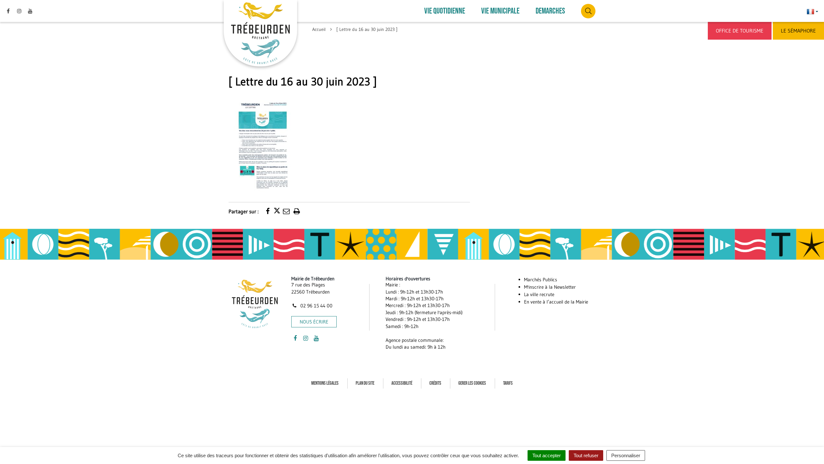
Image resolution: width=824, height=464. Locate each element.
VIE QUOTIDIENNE (444, 11)
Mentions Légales (325, 383)
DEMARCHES (550, 11)
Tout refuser (586, 455)
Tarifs (508, 383)
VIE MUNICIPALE (500, 11)
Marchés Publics (540, 279)
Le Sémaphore (798, 30)
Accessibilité (401, 383)
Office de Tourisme (739, 30)
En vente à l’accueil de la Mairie (556, 302)
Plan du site (365, 383)
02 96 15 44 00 (315, 306)
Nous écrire (314, 322)
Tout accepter (546, 455)
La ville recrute (539, 294)
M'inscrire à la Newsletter (550, 287)
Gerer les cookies (472, 383)
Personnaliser (625, 455)
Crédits (435, 383)
